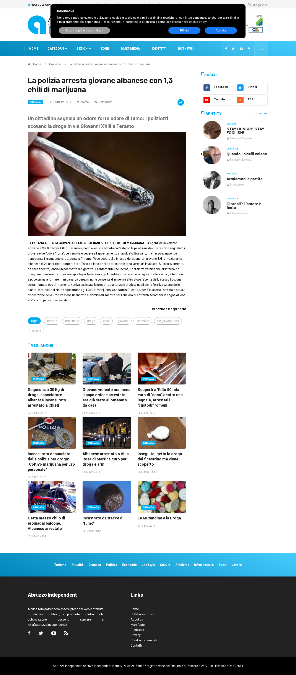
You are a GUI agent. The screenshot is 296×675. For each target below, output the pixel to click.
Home (33, 48)
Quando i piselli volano (245, 154)
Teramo (84, 101)
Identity (159, 48)
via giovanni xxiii (168, 321)
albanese (143, 321)
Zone (105, 48)
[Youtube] (241, 48)
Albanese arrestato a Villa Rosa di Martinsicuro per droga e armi (106, 459)
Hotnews (185, 48)
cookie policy (198, 21)
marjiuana (72, 321)
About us (137, 619)
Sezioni (82, 48)
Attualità (78, 565)
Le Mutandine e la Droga (159, 518)
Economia (129, 565)
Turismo (60, 565)
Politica (230, 173)
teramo (52, 321)
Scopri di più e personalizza (84, 30)
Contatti (136, 645)
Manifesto (138, 624)
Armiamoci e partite (243, 179)
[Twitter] (233, 48)
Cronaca (55, 64)
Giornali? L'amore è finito (242, 206)
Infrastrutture (204, 565)
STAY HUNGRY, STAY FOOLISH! (244, 131)
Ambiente (182, 565)
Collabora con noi (142, 614)
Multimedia (130, 48)
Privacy (136, 635)
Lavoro (237, 565)
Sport (223, 565)
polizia (36, 330)
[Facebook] (226, 48)
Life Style (230, 149)
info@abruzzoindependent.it (47, 624)
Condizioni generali (144, 640)
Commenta (105, 101)
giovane (123, 321)
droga (91, 321)
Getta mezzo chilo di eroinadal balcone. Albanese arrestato (46, 523)
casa (106, 321)
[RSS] (249, 48)
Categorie (56, 48)
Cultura (230, 124)
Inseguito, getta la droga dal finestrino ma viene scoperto (160, 459)
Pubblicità (137, 630)
